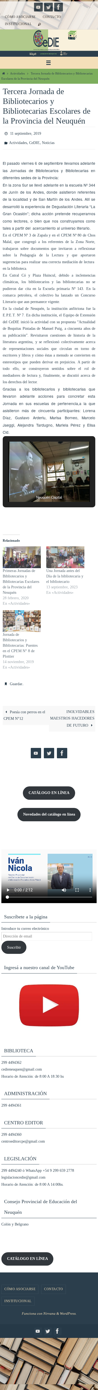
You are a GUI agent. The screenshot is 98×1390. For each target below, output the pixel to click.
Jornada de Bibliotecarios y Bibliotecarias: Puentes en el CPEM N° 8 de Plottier (20, 643)
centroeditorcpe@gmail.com (23, 1138)
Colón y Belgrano (15, 1220)
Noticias (48, 141)
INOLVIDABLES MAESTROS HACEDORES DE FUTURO (72, 715)
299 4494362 (11, 1059)
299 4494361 (11, 1102)
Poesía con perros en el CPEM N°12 (24, 711)
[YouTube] (38, 7)
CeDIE (34, 141)
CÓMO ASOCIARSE (20, 17)
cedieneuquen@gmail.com (21, 1066)
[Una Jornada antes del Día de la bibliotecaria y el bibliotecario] (65, 555)
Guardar (16, 681)
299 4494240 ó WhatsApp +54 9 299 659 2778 (37, 1167)
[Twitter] (48, 7)
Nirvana (49, 1310)
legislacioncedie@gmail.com (23, 1174)
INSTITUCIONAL (18, 24)
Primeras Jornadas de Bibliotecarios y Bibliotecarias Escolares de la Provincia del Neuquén (21, 579)
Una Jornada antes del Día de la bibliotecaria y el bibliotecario (64, 573)
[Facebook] (58, 7)
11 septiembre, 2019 (25, 133)
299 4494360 (11, 1131)
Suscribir (14, 944)
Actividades (17, 73)
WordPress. (68, 1310)
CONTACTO (52, 17)
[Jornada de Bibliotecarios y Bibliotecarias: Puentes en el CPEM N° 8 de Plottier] (22, 619)
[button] (36, 484)
